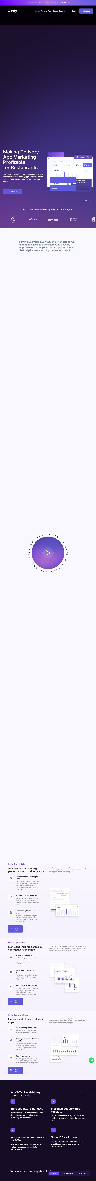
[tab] (54, 1173)
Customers (62, 11)
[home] (20, 11)
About (37, 11)
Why (49, 11)
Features (44, 11)
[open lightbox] (48, 552)
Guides (55, 11)
